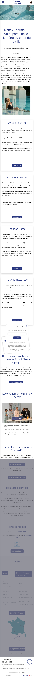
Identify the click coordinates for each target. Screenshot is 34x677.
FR (31, 675)
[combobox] (30, 676)
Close (26, 326)
